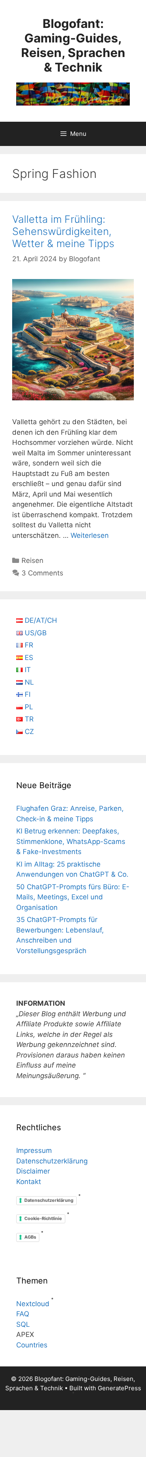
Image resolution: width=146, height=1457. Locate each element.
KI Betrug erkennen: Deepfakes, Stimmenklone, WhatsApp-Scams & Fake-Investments (70, 841)
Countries (31, 1345)
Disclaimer (33, 1171)
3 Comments (42, 573)
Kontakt (28, 1182)
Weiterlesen (90, 535)
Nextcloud (32, 1304)
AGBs (30, 1237)
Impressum (34, 1150)
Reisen (32, 560)
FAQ (22, 1314)
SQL (23, 1324)
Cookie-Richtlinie (43, 1218)
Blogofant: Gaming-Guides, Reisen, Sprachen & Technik (73, 45)
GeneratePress (119, 1388)
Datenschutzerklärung (52, 1161)
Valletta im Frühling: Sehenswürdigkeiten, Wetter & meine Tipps (63, 231)
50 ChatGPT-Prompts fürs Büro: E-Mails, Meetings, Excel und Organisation (72, 897)
